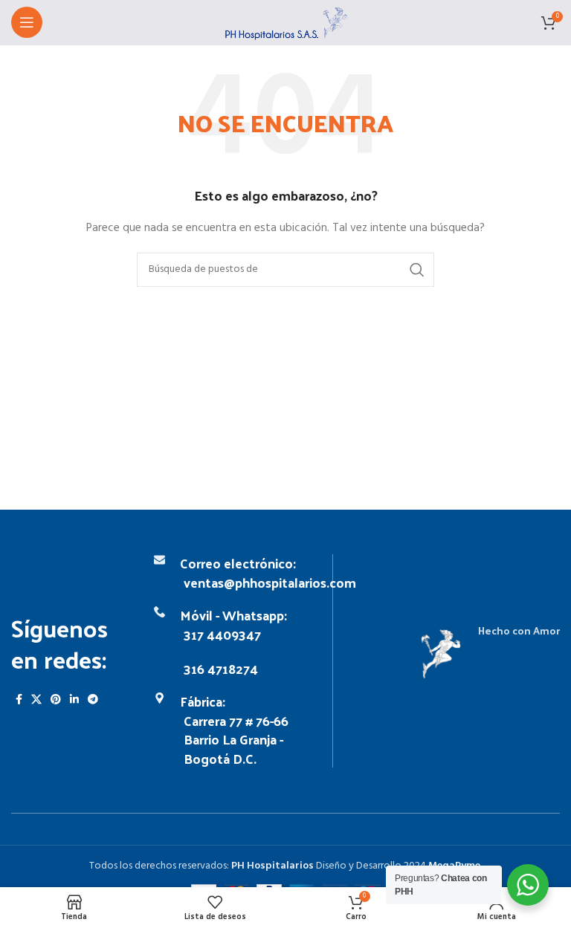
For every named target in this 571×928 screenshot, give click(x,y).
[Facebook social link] (19, 699)
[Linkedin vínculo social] (74, 699)
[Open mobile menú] (27, 22)
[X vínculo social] (36, 699)
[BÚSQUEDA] (417, 270)
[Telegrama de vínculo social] (93, 699)
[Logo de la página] (285, 22)
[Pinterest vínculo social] (55, 699)
